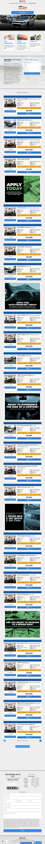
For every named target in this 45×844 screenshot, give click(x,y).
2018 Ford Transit (28, 682)
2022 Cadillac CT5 (28, 315)
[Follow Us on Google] (24, 1)
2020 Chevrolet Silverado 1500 (27, 466)
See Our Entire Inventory (22, 746)
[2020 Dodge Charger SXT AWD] (10, 539)
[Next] (40, 741)
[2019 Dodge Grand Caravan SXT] (10, 559)
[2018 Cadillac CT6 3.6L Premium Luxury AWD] (10, 338)
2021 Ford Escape (26, 575)
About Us (19, 839)
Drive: (18, 105)
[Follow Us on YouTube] (22, 1)
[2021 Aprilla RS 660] (10, 163)
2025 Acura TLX (28, 139)
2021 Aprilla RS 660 (23, 159)
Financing (37, 108)
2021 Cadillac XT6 (24, 355)
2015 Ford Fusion (23, 662)
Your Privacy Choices (29, 840)
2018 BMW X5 (24, 266)
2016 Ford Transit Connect (29, 704)
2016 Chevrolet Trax (25, 487)
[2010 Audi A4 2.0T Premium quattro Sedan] (10, 211)
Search (32, 73)
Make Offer (28, 108)
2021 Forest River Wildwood (26, 724)
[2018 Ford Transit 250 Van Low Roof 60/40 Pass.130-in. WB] (10, 686)
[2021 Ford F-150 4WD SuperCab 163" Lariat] (10, 647)
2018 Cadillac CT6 (28, 335)
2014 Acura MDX (28, 99)
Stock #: (18, 102)
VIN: (30, 102)
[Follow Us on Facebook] (20, 1)
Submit (22, 830)
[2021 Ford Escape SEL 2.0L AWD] (10, 578)
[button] (1, 23)
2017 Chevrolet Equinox (26, 425)
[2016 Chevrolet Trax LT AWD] (10, 491)
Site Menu (22, 12)
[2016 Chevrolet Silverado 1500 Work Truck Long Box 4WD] (10, 448)
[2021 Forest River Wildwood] (10, 728)
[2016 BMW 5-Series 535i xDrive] (10, 231)
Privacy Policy (6, 827)
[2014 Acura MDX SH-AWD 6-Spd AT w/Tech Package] (10, 102)
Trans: (31, 104)
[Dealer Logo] (22, 7)
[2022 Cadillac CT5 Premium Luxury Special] (10, 318)
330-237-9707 (32, 3)
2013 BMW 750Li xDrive (24, 247)
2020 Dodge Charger (26, 536)
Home (17, 839)
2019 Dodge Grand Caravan (27, 555)
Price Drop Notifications (10, 111)
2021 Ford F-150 (28, 643)
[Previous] (5, 741)
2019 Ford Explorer (25, 594)
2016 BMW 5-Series (26, 227)
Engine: (31, 103)
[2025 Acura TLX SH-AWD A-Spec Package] (10, 143)
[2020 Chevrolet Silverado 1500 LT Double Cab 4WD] (10, 470)
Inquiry (20, 108)
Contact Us (22, 839)
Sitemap (24, 840)
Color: (18, 104)
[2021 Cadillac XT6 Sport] (10, 359)
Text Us (29, 113)
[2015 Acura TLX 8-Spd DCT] (10, 124)
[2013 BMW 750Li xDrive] (10, 250)
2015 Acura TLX (25, 120)
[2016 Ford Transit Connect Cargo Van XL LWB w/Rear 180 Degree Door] (10, 707)
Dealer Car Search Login (15, 840)
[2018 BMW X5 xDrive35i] (10, 270)
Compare (11, 108)
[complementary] (41, 840)
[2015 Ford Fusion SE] (10, 666)
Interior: (18, 103)
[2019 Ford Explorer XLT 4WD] (10, 598)
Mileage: (31, 105)
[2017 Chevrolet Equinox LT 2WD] (10, 429)
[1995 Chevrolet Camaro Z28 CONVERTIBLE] (10, 379)
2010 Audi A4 (28, 208)
